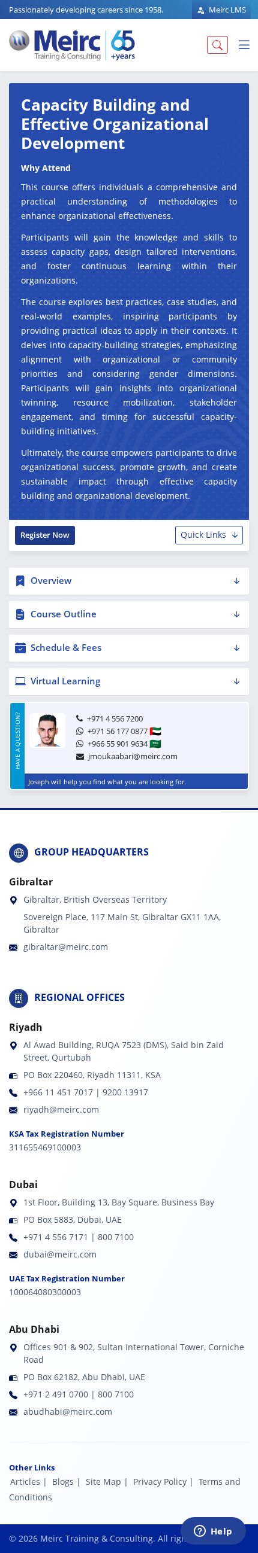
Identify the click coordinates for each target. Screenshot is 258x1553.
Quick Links (203, 534)
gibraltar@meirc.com (65, 946)
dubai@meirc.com (60, 1254)
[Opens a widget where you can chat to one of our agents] (213, 1532)
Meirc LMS (226, 9)
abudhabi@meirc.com (67, 1411)
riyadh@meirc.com (61, 1109)
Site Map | (107, 1481)
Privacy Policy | (163, 1481)
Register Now (45, 534)
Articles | (28, 1481)
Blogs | (66, 1481)
